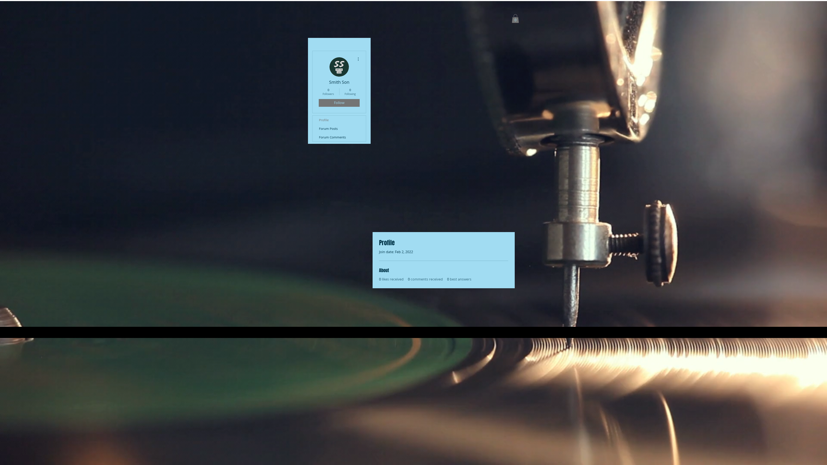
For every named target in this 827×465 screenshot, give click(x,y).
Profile (324, 120)
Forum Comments (332, 137)
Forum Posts (328, 128)
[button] (515, 18)
